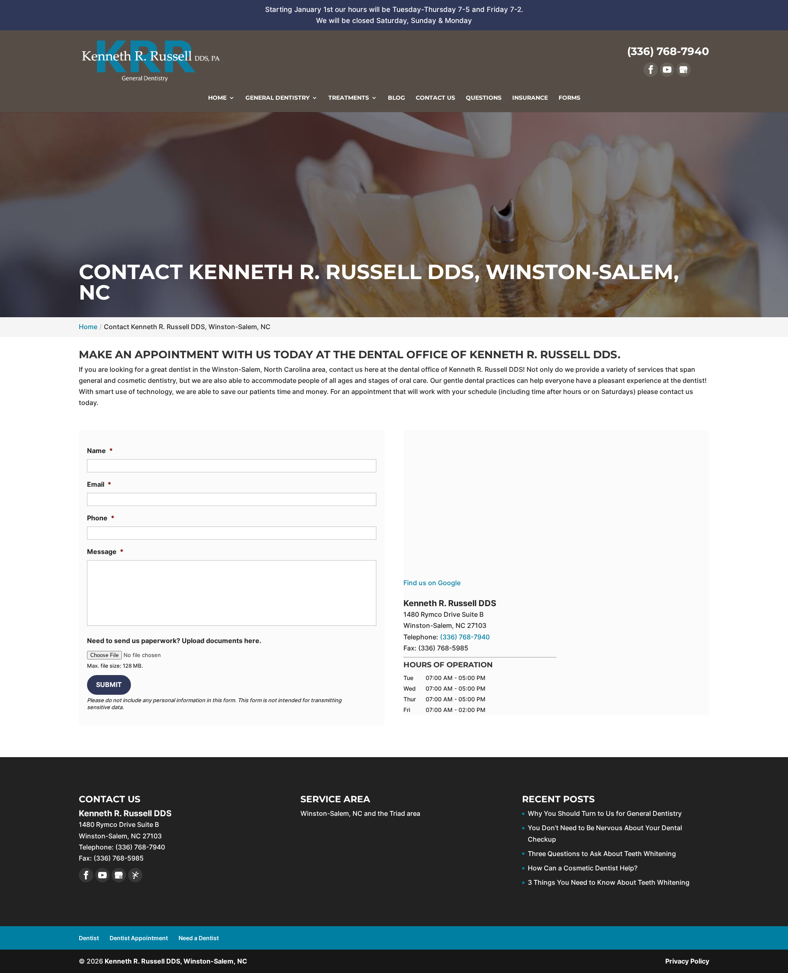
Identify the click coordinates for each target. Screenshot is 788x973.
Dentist (89, 937)
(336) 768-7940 (668, 51)
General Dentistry (277, 98)
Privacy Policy (687, 961)
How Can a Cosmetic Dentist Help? (582, 868)
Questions (484, 98)
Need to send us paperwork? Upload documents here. (174, 640)
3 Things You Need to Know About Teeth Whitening (609, 882)
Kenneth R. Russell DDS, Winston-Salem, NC (176, 961)
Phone (101, 518)
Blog (396, 98)
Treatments (348, 98)
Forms (569, 98)
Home (217, 98)
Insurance (530, 98)
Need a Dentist (199, 937)
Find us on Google (431, 583)
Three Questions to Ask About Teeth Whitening (602, 853)
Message (105, 551)
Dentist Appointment (139, 937)
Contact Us (435, 98)
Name (100, 450)
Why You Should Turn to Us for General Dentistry (605, 813)
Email (99, 484)
